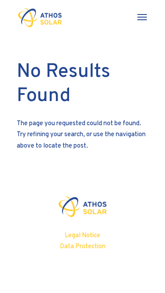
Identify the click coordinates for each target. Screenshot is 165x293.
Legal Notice (82, 235)
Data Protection (83, 246)
